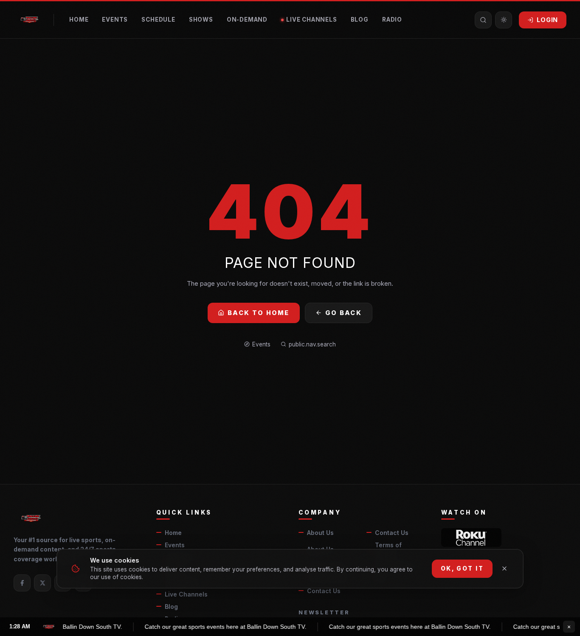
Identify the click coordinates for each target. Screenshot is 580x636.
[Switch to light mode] (503, 19)
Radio (392, 19)
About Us (320, 532)
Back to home (259, 312)
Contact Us (391, 532)
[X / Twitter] (42, 582)
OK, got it (462, 568)
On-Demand (247, 19)
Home (78, 19)
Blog (360, 19)
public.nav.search (312, 344)
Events (115, 19)
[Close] (504, 568)
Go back (343, 312)
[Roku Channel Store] (471, 537)
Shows (201, 19)
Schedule (158, 19)
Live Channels (311, 19)
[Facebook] (22, 582)
